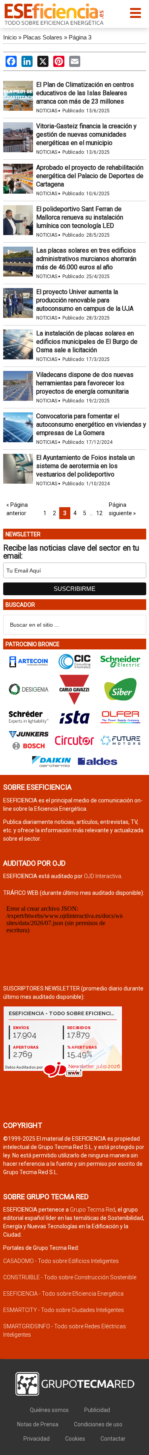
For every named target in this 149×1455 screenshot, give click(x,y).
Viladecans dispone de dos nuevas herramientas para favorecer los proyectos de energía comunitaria (85, 383)
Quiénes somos (49, 1410)
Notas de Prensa (37, 1424)
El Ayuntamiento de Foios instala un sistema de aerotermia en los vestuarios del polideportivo (85, 466)
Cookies (75, 1438)
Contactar (113, 1438)
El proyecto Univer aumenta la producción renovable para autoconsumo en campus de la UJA (85, 300)
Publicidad (97, 1410)
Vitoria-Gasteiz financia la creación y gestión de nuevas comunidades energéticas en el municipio (86, 134)
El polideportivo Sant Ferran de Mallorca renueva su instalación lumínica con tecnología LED (79, 217)
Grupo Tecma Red (92, 1209)
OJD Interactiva (102, 876)
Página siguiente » (122, 509)
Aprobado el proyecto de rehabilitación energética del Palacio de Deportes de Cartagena (89, 176)
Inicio (10, 37)
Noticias (46, 111)
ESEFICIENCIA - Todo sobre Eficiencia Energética (63, 1293)
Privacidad (36, 1438)
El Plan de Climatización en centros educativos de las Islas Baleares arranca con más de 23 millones (85, 93)
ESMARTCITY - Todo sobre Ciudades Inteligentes (63, 1310)
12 (99, 513)
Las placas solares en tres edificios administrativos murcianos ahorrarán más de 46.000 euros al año (86, 259)
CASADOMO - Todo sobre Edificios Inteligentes (61, 1261)
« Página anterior (17, 509)
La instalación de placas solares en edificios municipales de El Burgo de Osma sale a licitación (86, 341)
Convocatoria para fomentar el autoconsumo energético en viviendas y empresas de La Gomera (91, 424)
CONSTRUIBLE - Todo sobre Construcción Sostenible (69, 1277)
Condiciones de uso (98, 1424)
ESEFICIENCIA (54, 14)
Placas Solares (42, 37)
